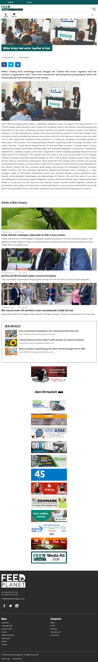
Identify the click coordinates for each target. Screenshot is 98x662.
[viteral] (49, 460)
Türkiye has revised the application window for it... (37, 343)
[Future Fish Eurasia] (49, 529)
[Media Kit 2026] (49, 557)
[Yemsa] (49, 543)
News (52, 623)
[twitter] (10, 608)
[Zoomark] (49, 502)
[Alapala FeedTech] (49, 375)
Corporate (5, 623)
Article (52, 626)
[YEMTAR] (49, 405)
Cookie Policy (17, 659)
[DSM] (49, 391)
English (10, 2)
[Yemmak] (49, 474)
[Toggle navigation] (94, 9)
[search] (92, 15)
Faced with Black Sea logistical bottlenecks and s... (37, 352)
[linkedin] (17, 608)
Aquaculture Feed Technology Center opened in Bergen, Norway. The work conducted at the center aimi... (48, 314)
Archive (4, 641)
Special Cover (55, 632)
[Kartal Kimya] (49, 419)
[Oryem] (49, 446)
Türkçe (29, 2)
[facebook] (4, 608)
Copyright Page (6, 626)
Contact (4, 644)
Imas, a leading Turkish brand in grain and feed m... (37, 334)
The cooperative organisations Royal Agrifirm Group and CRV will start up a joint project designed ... (45, 279)
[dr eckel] (49, 515)
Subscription (6, 638)
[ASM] (49, 433)
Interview (53, 629)
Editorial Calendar (7, 635)
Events (3, 632)
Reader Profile (6, 629)
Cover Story (54, 635)
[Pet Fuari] (49, 488)
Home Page (5, 659)
